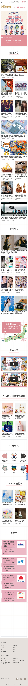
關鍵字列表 (16, 662)
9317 (16, 199)
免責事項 (15, 658)
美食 (2, 649)
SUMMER (3, 97)
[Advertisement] (14, 621)
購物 (14, 651)
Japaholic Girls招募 (18, 660)
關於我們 (3, 658)
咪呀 (13, 220)
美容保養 (15, 646)
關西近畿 (22, 7)
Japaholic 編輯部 (19, 97)
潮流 (2, 648)
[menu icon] (1, 2)
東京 (15, 7)
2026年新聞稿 (4, 117)
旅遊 (14, 648)
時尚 (14, 649)
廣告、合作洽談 (5, 662)
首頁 (2, 646)
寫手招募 (3, 660)
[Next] (25, 28)
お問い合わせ (5, 664)
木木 (13, 138)
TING (13, 254)
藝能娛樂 (3, 651)
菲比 (13, 77)
